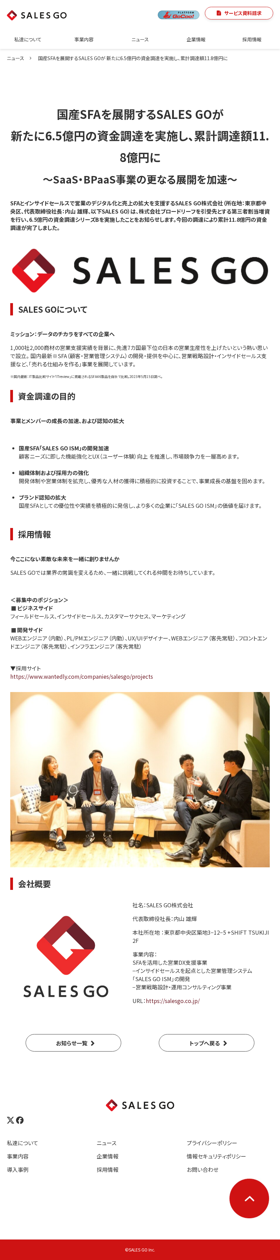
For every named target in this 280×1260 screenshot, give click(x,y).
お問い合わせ (203, 1169)
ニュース (140, 39)
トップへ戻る (205, 1043)
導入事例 (18, 1169)
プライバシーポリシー (212, 1143)
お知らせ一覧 (71, 1043)
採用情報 (252, 39)
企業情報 (196, 39)
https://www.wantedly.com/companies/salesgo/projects (81, 676)
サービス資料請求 (243, 13)
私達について (28, 39)
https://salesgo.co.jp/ (173, 1001)
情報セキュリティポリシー (216, 1156)
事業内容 (84, 39)
